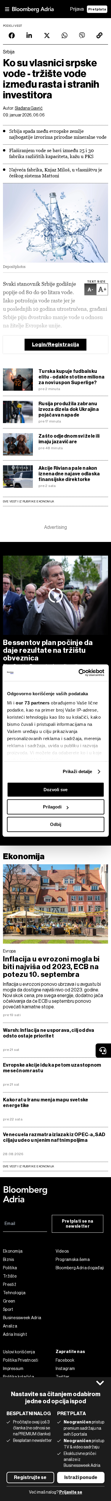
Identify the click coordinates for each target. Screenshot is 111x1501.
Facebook (65, 1360)
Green (9, 1301)
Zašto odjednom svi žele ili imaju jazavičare (68, 438)
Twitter (63, 1376)
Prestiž (9, 1284)
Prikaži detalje (77, 771)
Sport (8, 1309)
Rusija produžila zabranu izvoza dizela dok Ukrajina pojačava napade (68, 409)
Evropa (9, 951)
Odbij (55, 824)
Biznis (8, 1259)
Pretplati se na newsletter (78, 1224)
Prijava (77, 9)
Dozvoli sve (55, 789)
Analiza (10, 1326)
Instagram (65, 1368)
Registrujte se (30, 1477)
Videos (62, 1251)
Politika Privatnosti (20, 1360)
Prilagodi (52, 806)
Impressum (13, 1368)
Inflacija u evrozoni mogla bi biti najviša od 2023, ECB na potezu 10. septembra (51, 966)
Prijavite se (70, 1492)
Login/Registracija (55, 344)
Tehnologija (14, 1292)
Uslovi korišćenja (19, 1351)
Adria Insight (15, 1334)
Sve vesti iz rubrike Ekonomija (28, 501)
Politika (10, 1267)
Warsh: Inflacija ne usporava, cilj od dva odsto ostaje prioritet (48, 1033)
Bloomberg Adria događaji (80, 1267)
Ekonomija (24, 856)
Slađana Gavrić (29, 108)
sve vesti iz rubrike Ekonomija (28, 1166)
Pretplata (97, 9)
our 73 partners (33, 702)
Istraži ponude (80, 1477)
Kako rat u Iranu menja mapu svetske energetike (45, 1102)
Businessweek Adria (22, 1317)
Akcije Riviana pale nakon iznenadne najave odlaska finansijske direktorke (69, 473)
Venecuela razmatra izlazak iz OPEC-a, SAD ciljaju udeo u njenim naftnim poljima (54, 1137)
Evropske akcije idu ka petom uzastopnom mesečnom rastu (52, 1067)
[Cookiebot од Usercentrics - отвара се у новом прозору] (79, 673)
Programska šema (73, 1259)
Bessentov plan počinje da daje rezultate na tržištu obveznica (48, 650)
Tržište (10, 1276)
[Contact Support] (103, 1050)
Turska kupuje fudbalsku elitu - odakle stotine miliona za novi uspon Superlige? (71, 376)
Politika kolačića (18, 1376)
